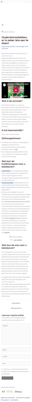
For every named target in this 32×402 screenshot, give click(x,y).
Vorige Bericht (16, 303)
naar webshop (18, 240)
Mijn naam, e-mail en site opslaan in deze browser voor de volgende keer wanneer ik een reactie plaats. (15, 371)
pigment (7, 232)
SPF (16, 149)
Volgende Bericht (16, 308)
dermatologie (20, 46)
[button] (16, 17)
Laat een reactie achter (8, 46)
